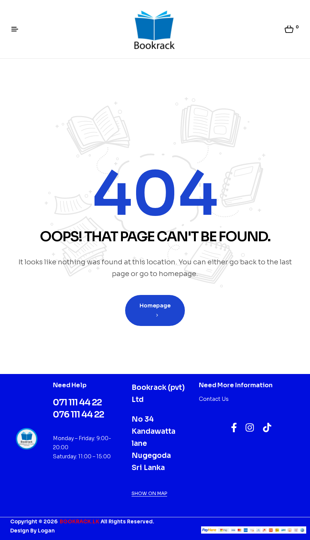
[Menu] (17, 29)
